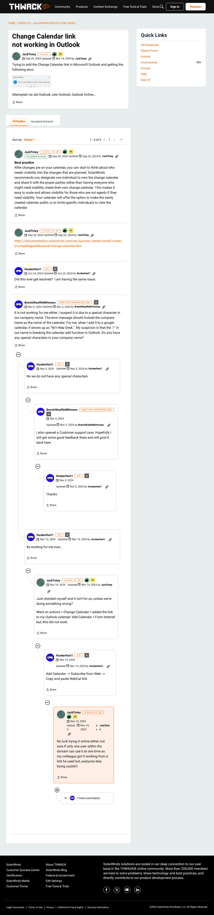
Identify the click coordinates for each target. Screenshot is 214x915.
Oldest (28, 140)
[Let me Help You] (60, 54)
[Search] (162, 6)
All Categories (150, 44)
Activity (145, 56)
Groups (145, 68)
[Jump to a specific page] (121, 139)
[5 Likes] (54, 54)
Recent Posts (149, 50)
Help (144, 74)
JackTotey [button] (29, 54)
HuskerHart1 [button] (32, 269)
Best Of (145, 80)
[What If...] (55, 269)
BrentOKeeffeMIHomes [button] (40, 302)
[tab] (19, 121)
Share (17, 103)
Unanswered (171, 62)
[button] (16, 56)
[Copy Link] (89, 58)
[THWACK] (29, 7)
